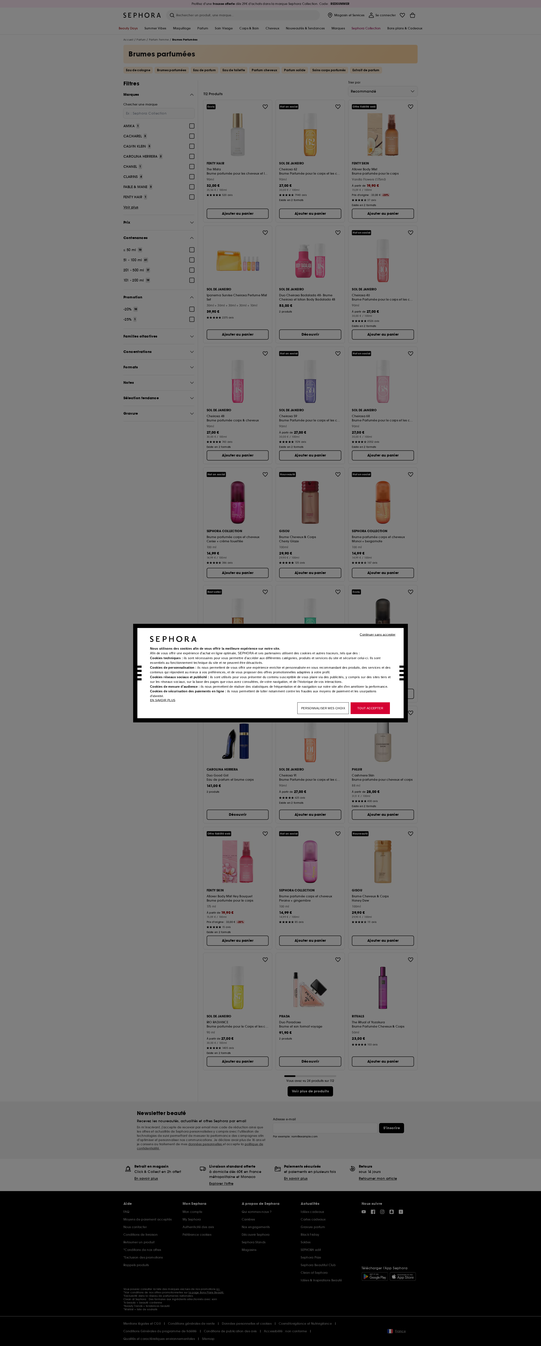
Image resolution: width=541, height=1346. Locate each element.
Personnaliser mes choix (323, 708)
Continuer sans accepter (377, 634)
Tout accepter (370, 708)
